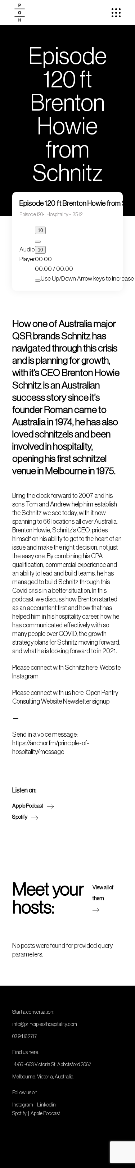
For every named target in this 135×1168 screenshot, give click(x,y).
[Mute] (38, 280)
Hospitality (57, 214)
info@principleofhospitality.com (44, 1024)
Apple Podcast (45, 1113)
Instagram (22, 1105)
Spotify (19, 1113)
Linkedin (46, 1105)
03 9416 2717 (24, 1036)
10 (40, 230)
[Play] (38, 242)
